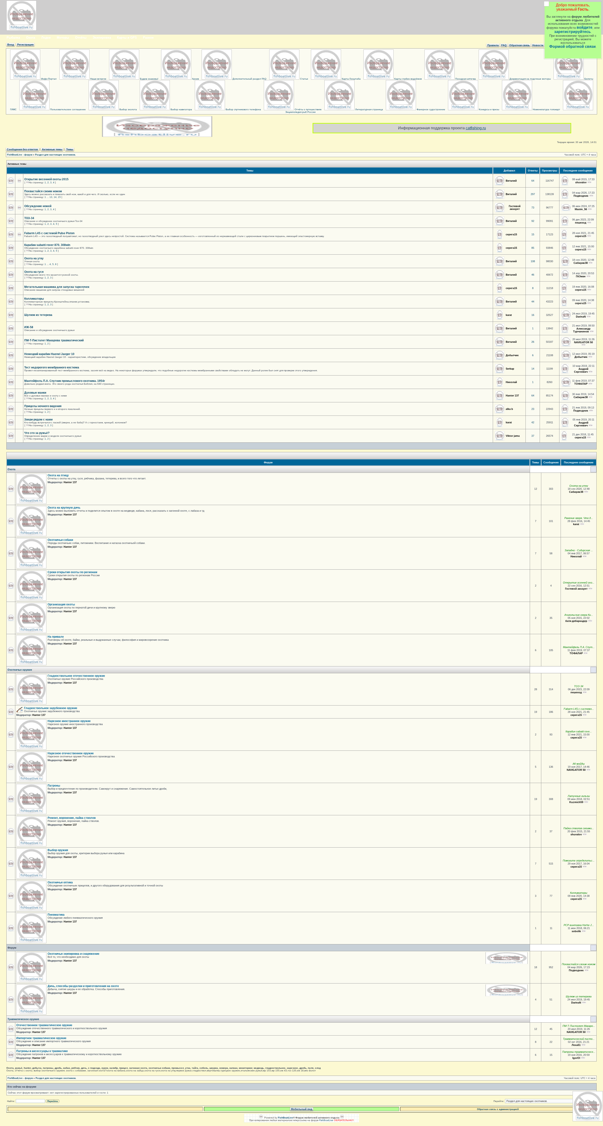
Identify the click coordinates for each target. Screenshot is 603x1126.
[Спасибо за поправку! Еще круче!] (589, 437)
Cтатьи (303, 79)
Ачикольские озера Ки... (578, 614)
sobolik (576, 931)
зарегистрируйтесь (572, 32)
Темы (69, 149)
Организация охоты (61, 604)
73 (532, 207)
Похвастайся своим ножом (43, 191)
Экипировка (102, 37)
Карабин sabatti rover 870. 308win (47, 245)
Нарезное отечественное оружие (71, 753)
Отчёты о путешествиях (308, 109)
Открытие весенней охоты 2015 (46, 179)
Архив (195, 79)
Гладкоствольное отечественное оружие (76, 675)
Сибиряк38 (581, 262)
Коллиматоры (34, 298)
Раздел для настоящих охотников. (55, 154)
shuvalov (581, 182)
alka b (509, 409)
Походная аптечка (465, 79)
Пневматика (56, 914)
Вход (10, 44)
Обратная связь (519, 45)
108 (533, 261)
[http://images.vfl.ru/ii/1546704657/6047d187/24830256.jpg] (590, 425)
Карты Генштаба (351, 79)
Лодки (46, 37)
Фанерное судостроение (430, 109)
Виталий (511, 180)
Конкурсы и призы (488, 109)
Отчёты (80, 37)
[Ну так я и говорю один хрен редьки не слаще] (590, 621)
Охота (30, 37)
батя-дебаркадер (576, 621)
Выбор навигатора (181, 109)
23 (532, 409)
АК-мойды (579, 763)
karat (509, 315)
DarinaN (581, 316)
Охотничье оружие (20, 669)
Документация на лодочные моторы (530, 79)
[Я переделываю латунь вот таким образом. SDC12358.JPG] (586, 802)
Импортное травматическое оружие (41, 1038)
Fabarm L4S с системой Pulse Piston (49, 233)
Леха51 (576, 1045)
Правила (493, 45)
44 (532, 301)
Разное (148, 37)
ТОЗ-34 (29, 218)
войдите (584, 27)
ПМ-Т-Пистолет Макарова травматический (54, 340)
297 (533, 194)
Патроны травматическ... (578, 1051)
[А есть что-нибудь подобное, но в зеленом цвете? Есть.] (590, 371)
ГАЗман (581, 276)
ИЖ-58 (28, 327)
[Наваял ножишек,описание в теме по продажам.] (590, 209)
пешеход (580, 222)
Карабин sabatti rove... (579, 731)
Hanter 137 (512, 395)
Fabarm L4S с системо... (579, 708)
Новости (537, 45)
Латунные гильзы (579, 796)
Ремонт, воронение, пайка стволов (72, 818)
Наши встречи (98, 79)
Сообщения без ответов (22, 149)
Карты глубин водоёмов (408, 79)
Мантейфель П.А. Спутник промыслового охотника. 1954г (64, 381)
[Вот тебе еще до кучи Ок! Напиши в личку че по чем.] (589, 289)
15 (59, 197)
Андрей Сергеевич (581, 370)
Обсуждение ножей (37, 206)
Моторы (63, 37)
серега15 (511, 234)
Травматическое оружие (23, 1019)
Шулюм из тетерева (38, 315)
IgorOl (576, 1058)
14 (55, 197)
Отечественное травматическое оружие (44, 1025)
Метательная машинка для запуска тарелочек (56, 287)
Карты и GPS (127, 37)
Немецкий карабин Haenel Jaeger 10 (49, 354)
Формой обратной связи (572, 47)
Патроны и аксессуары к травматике (42, 1051)
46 (532, 274)
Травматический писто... (579, 1038)
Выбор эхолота (128, 109)
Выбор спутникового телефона (243, 109)
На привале (56, 636)
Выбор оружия (58, 850)
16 (532, 315)
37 (532, 435)
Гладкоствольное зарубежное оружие (50, 708)
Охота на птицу (58, 475)
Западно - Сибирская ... (579, 550)
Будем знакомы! (148, 79)
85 (532, 247)
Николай (511, 382)
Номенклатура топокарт (546, 109)
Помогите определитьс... (579, 860)
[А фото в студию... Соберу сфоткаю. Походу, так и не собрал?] (589, 222)
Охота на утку (34, 258)
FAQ (504, 45)
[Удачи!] (582, 524)
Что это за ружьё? (36, 433)
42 (532, 422)
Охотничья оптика (60, 882)
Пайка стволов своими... (578, 828)
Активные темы (52, 149)
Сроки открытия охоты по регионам (72, 572)
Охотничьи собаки (60, 540)
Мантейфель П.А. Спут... (579, 647)
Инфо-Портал (48, 79)
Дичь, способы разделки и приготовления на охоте (83, 986)
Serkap (510, 368)
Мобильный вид (301, 1109)
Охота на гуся (34, 271)
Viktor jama (513, 435)
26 (532, 341)
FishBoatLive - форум (19, 154)
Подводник (581, 195)
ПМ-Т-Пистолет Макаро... (578, 1025)
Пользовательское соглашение (67, 109)
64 (532, 180)
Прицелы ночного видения (42, 406)
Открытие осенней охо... (578, 582)
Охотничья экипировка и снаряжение (73, 953)
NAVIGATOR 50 (583, 342)
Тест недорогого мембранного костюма (51, 367)
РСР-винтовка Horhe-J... (579, 925)
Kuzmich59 (576, 802)
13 (50, 197)
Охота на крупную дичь (64, 507)
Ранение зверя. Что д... (578, 518)
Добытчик (512, 355)
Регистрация (25, 44)
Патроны (54, 785)
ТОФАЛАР (580, 383)
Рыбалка (13, 37)
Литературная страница (368, 109)
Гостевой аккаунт (515, 207)
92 (532, 221)
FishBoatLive (326, 1120)
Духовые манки (35, 392)
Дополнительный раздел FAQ (249, 79)
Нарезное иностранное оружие (69, 721)
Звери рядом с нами (38, 419)
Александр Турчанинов (582, 330)
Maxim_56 (581, 209)
